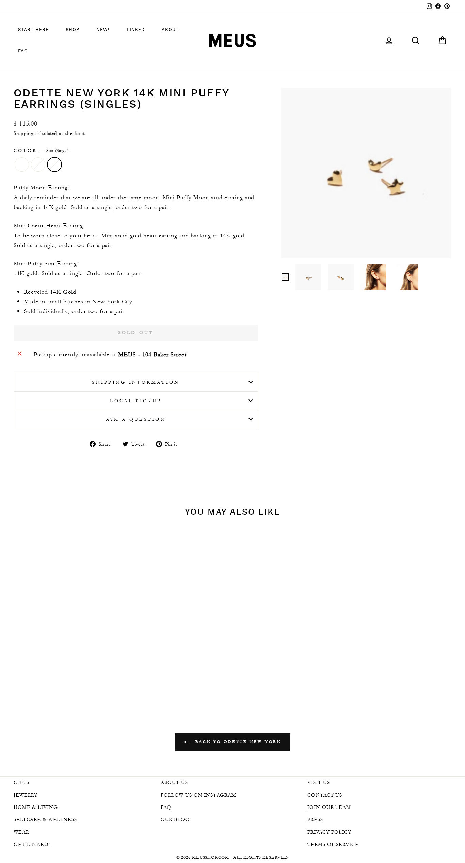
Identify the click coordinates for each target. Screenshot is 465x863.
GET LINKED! (32, 844)
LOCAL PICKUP (135, 400)
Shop (72, 30)
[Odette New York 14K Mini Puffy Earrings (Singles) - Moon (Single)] (56, 667)
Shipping (24, 133)
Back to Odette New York (237, 741)
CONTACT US (324, 794)
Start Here (33, 30)
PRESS (315, 819)
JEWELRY (26, 794)
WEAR (21, 832)
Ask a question (136, 419)
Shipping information (135, 382)
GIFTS (21, 782)
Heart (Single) (38, 164)
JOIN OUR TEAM (329, 807)
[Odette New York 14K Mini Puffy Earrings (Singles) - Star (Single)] (74, 667)
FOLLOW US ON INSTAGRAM (198, 794)
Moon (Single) (22, 164)
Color (41, 150)
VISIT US (318, 782)
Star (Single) (54, 164)
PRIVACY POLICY (329, 832)
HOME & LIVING (36, 807)
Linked (136, 30)
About (170, 30)
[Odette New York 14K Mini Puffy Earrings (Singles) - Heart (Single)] (65, 667)
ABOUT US (174, 782)
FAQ (23, 51)
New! (103, 30)
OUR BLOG (175, 819)
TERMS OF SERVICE (332, 844)
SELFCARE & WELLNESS (45, 819)
